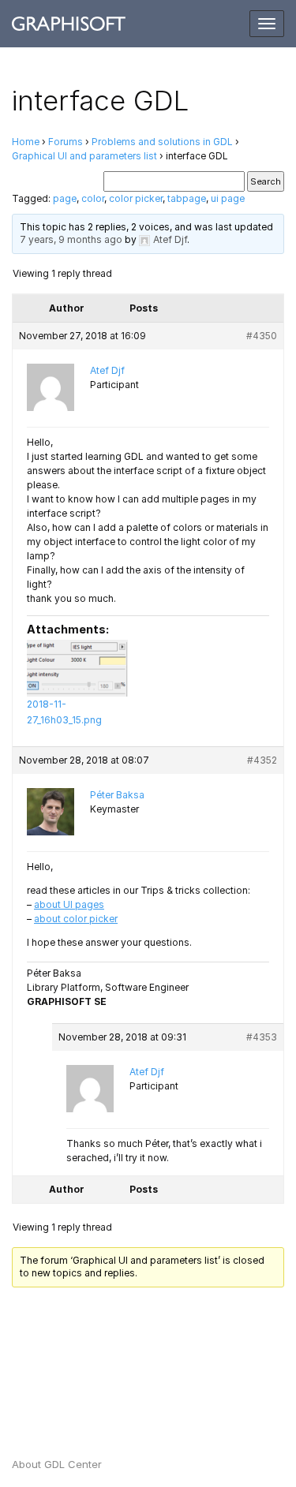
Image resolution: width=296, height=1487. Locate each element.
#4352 (262, 760)
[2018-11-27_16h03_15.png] (77, 668)
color (92, 198)
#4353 (261, 1037)
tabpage (186, 198)
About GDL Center (57, 1464)
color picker (136, 198)
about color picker (76, 919)
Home (25, 142)
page (65, 198)
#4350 (261, 336)
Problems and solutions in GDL (162, 142)
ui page (228, 198)
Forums (65, 142)
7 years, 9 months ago (71, 239)
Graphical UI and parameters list (84, 156)
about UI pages (69, 904)
